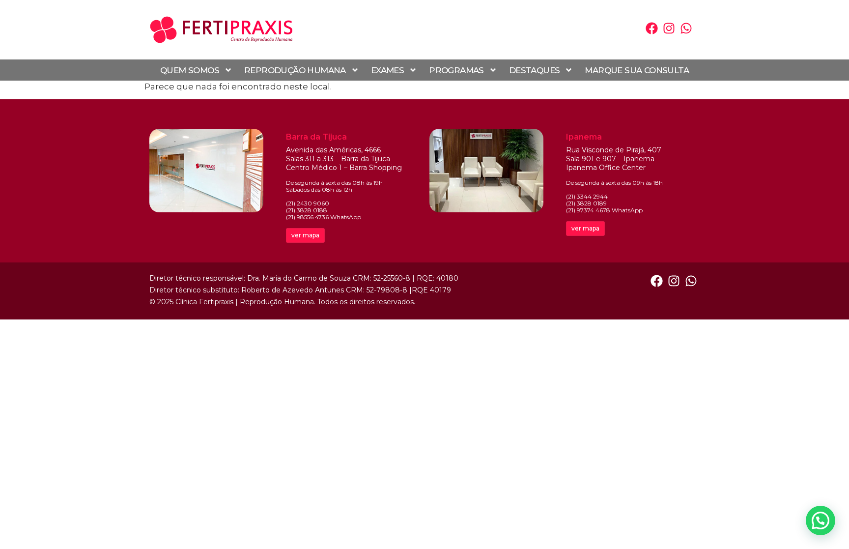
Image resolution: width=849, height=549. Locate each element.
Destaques (534, 70)
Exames (387, 70)
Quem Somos (189, 70)
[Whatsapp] (686, 28)
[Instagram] (669, 28)
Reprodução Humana (295, 70)
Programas (456, 70)
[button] (820, 520)
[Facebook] (651, 28)
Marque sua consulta (637, 70)
